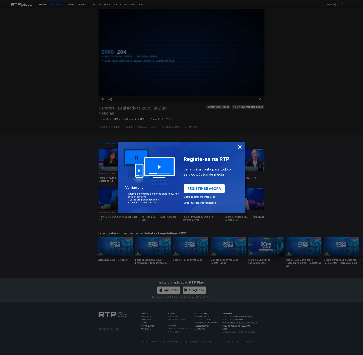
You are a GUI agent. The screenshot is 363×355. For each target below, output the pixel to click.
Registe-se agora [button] (204, 188)
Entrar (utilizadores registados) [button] (200, 202)
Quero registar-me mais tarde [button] (199, 196)
